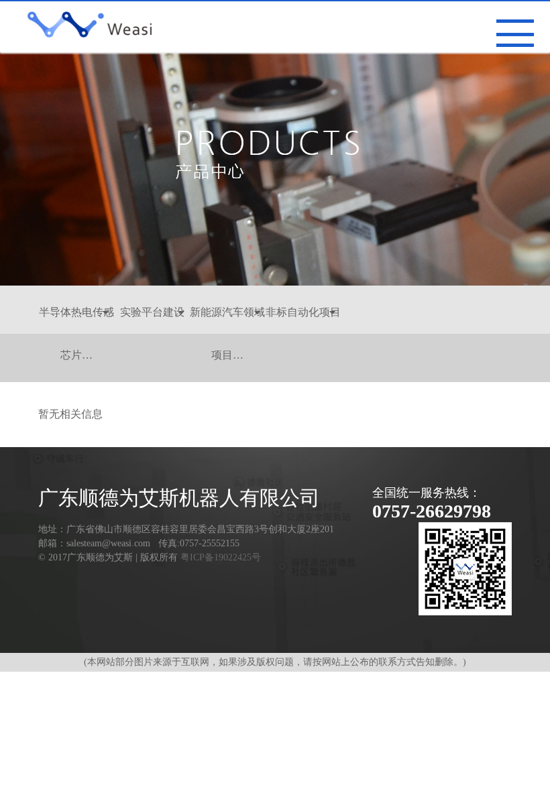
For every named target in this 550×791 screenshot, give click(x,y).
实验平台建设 (152, 312)
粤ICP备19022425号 (220, 557)
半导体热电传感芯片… (76, 320)
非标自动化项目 (303, 312)
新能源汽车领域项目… (227, 320)
